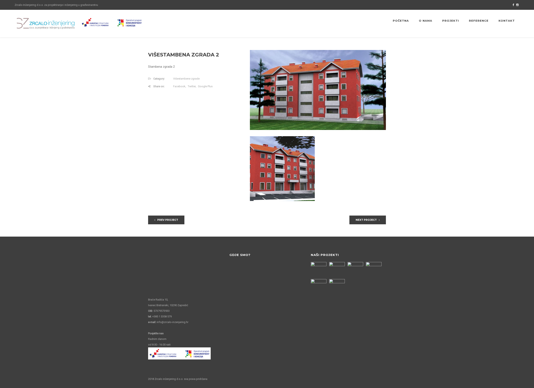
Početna (401, 20)
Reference (479, 20)
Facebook (179, 86)
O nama (425, 20)
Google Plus (205, 86)
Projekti (450, 20)
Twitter (192, 86)
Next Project (366, 219)
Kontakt (507, 20)
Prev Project (167, 219)
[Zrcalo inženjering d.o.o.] (46, 23)
